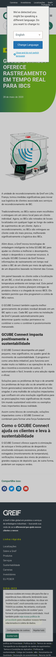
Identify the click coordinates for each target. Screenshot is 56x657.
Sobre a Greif (9, 551)
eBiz (35, 652)
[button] (51, 16)
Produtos (7, 555)
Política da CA (30, 643)
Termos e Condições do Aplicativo (18, 649)
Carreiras (14, 3)
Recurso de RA (45, 655)
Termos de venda (44, 643)
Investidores (26, 3)
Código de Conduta (24, 652)
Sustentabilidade (11, 565)
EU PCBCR (8, 579)
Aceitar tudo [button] (12, 636)
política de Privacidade (12, 643)
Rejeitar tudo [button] (38, 630)
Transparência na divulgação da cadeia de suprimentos (26, 646)
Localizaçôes (39, 3)
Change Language (28, 44)
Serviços (7, 560)
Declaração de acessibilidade (25, 655)
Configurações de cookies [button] (18, 630)
